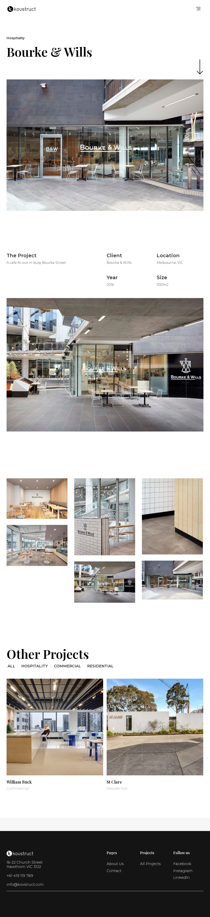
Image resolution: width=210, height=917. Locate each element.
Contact (114, 871)
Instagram (183, 871)
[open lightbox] (37, 498)
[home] (21, 8)
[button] (198, 8)
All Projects (150, 864)
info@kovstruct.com (25, 884)
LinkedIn (181, 878)
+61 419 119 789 (20, 875)
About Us (115, 864)
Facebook (182, 864)
